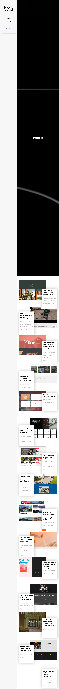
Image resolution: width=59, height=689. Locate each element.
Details (21, 332)
